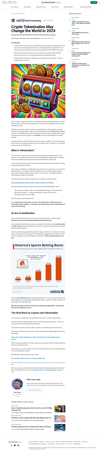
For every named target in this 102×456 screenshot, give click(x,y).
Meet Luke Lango (48, 20)
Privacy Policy (77, 441)
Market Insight (75, 17)
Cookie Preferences (60, 444)
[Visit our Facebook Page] (11, 445)
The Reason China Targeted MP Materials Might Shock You (31, 418)
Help (53, 441)
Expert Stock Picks (16, 415)
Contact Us (48, 441)
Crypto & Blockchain (20, 13)
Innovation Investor (37, 370)
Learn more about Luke (35, 390)
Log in (94, 2)
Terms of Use (69, 444)
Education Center (41, 7)
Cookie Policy (51, 444)
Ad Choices (84, 441)
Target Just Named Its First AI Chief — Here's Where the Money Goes (81, 23)
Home (12, 13)
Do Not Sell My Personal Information (38, 444)
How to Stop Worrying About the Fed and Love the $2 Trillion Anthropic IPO (81, 54)
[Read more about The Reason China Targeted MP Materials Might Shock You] (59, 418)
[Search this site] (99, 2)
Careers (57, 441)
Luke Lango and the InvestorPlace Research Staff (29, 412)
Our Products (14, 7)
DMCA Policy (77, 444)
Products (42, 441)
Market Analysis (68, 7)
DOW (4, 1)
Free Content (54, 7)
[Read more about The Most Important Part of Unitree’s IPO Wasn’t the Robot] (59, 427)
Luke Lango (16, 38)
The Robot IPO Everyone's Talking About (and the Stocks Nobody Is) (80, 65)
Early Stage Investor (50, 370)
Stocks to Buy (15, 405)
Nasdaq (10, 1)
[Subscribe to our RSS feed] (18, 445)
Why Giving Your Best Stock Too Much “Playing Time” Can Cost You (81, 43)
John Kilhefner (48, 412)
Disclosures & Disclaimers (66, 441)
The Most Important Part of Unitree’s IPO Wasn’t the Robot (31, 427)
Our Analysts (27, 7)
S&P (14, 1)
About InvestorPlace (85, 7)
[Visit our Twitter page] (15, 445)
